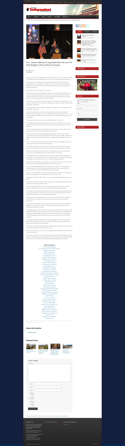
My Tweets (65, 424)
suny (43, 322)
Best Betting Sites (49, 281)
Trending (94, 31)
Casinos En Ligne (49, 318)
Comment (31, 363)
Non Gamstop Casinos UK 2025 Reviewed (49, 248)
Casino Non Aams (49, 314)
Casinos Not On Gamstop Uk (49, 2)
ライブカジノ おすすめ (49, 297)
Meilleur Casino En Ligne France (49, 304)
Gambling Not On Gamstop (49, 267)
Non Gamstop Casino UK (49, 255)
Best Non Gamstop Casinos (49, 257)
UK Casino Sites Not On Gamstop (49, 292)
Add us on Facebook (51, 422)
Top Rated (87, 31)
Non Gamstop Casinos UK (49, 287)
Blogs (43, 16)
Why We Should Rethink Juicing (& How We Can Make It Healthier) (89, 55)
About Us (65, 16)
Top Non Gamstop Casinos (81, 2)
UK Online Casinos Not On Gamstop (49, 273)
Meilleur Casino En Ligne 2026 (49, 309)
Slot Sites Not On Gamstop (49, 247)
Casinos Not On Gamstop (69, 2)
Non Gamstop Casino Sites (94, 2)
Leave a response (55, 67)
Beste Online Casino (49, 276)
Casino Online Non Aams (49, 285)
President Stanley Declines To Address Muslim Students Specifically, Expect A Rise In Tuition (55, 352)
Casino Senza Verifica (49, 306)
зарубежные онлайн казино (49, 301)
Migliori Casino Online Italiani (49, 294)
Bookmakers (59, 2)
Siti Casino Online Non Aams (49, 290)
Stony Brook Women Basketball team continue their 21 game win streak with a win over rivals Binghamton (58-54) (57, 20)
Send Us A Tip (38, 2)
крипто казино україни (49, 299)
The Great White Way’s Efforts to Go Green (89, 60)
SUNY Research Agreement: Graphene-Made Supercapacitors (67, 351)
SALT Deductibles (37, 322)
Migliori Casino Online (49, 250)
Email (31, 387)
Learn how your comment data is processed (57, 416)
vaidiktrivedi (33, 67)
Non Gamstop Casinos (49, 252)
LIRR (60, 320)
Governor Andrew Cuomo (53, 320)
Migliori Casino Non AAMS (49, 316)
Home (29, 1)
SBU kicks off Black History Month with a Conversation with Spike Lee (89, 49)
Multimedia (57, 16)
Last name (79, 108)
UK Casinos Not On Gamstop (49, 264)
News (29, 16)
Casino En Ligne (49, 295)
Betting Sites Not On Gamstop (49, 259)
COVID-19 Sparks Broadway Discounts (88, 36)
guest (91, 56)
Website (31, 390)
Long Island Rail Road (66, 320)
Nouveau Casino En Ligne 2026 (49, 311)
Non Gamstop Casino (49, 283)
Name (31, 384)
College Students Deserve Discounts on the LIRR (31, 351)
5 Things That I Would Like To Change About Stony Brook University (43, 351)
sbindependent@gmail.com (32, 438)
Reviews (36, 16)
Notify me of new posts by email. (32, 403)
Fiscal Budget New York (42, 320)
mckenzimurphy (91, 37)
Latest (79, 31)
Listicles (49, 16)
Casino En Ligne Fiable (49, 302)
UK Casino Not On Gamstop (49, 262)
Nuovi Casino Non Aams (49, 308)
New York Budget (30, 322)
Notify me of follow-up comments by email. (31, 396)
